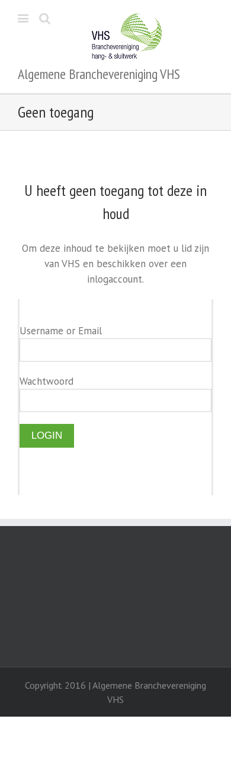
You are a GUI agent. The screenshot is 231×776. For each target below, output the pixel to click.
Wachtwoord (46, 381)
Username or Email (61, 330)
